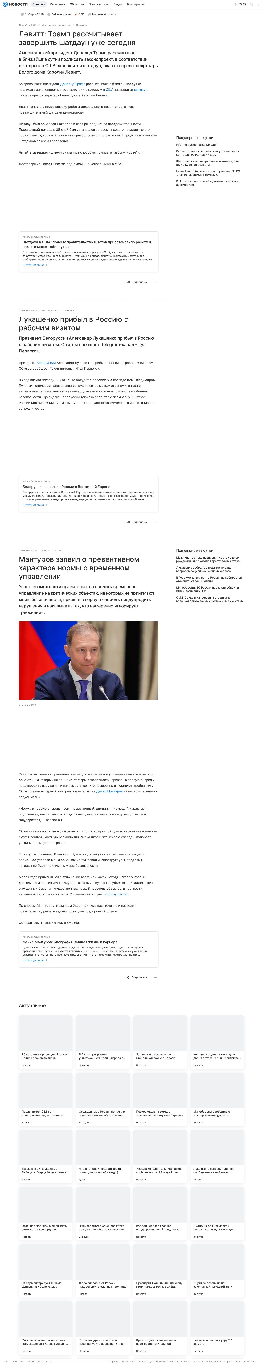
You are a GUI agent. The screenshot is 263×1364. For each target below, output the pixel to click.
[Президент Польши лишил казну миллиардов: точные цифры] (160, 1271)
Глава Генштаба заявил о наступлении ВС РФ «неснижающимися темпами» (208, 172)
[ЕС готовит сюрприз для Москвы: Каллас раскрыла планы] (45, 1042)
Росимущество (117, 894)
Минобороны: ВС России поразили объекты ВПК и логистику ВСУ (207, 589)
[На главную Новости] (18, 4)
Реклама (30, 1361)
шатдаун (140, 89)
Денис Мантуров (109, 791)
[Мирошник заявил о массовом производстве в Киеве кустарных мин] (45, 1328)
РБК (44, 550)
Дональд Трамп (72, 84)
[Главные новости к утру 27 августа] (217, 1328)
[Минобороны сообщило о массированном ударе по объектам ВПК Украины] (217, 1099)
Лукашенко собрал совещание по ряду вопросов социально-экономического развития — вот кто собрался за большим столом (206, 569)
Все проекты (44, 1361)
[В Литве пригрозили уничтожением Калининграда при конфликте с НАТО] (103, 1042)
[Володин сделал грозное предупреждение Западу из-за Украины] (160, 1213)
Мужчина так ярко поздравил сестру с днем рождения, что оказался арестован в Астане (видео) (208, 559)
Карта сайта (250, 1361)
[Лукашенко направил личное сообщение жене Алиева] (217, 1156)
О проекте (114, 1361)
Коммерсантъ (50, 310)
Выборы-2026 (34, 14)
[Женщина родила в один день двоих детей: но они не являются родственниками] (217, 1042)
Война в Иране (61, 14)
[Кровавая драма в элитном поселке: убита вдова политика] (103, 1328)
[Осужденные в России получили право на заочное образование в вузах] (103, 1099)
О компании (17, 1361)
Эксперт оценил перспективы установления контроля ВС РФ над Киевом (207, 152)
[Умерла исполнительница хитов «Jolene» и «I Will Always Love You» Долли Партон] (160, 1156)
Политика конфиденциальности (172, 1361)
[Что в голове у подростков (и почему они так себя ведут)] (103, 1156)
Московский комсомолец (56, 25)
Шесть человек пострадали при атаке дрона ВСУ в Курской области (207, 162)
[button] (88, 661)
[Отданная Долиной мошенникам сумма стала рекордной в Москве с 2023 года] (45, 1213)
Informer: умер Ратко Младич (196, 144)
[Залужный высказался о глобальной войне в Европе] (160, 1042)
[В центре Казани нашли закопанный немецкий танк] (217, 1271)
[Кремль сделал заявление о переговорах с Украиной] (160, 1328)
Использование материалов (206, 1361)
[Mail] (5, 4)
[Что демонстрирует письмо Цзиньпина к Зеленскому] (45, 1271)
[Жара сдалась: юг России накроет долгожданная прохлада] (103, 1271)
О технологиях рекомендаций (137, 1361)
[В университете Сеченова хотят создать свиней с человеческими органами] (103, 1213)
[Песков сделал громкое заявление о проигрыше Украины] (160, 1099)
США (109, 89)
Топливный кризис (104, 14)
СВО (81, 14)
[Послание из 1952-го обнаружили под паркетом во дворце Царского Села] (45, 1099)
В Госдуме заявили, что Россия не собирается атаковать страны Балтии (209, 579)
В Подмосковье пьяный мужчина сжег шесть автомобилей (208, 182)
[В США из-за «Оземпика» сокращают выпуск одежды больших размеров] (217, 1213)
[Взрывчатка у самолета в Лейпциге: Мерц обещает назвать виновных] (45, 1156)
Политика (81, 25)
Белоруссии (46, 363)
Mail (6, 1361)
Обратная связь (232, 1361)
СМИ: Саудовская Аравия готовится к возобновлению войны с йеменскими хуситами (209, 599)
